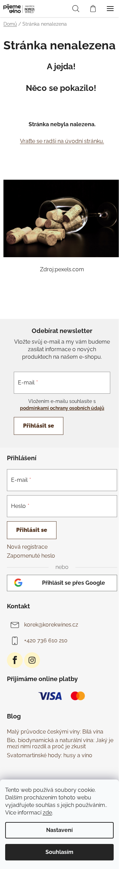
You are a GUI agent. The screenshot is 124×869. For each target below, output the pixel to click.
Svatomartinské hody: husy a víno (49, 755)
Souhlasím (59, 852)
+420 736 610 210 (46, 640)
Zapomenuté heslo (31, 555)
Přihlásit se (38, 425)
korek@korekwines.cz (51, 624)
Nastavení (59, 830)
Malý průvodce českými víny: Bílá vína (55, 732)
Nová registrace (27, 547)
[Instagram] (32, 660)
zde (47, 812)
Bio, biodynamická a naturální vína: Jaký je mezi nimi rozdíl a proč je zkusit (60, 743)
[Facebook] (15, 660)
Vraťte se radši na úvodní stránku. (62, 141)
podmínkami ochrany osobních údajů (62, 408)
